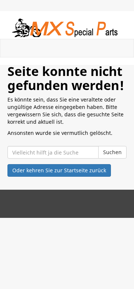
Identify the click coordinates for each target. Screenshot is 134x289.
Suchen (112, 152)
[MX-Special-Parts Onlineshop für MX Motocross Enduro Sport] (67, 28)
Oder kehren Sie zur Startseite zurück (59, 170)
